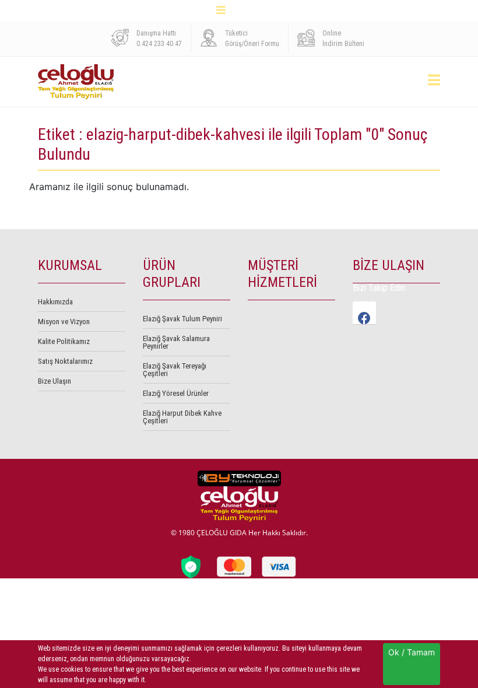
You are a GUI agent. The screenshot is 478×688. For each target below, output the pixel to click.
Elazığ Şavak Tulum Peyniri (182, 318)
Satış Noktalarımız (65, 361)
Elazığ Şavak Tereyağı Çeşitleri (174, 369)
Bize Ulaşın (54, 381)
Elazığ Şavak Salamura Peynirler (176, 342)
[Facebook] (364, 313)
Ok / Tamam (411, 652)
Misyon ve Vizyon (64, 321)
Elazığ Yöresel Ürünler (176, 393)
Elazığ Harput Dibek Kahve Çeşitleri (182, 417)
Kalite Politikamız (64, 341)
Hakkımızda (55, 301)
